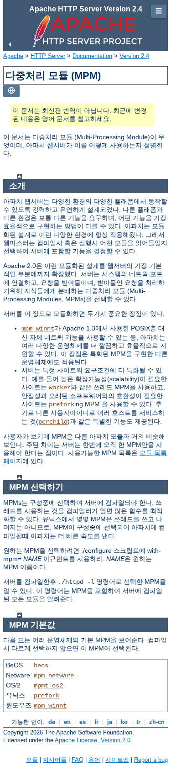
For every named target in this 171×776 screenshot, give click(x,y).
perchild (52, 421)
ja (109, 721)
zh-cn (156, 721)
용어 (94, 759)
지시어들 (55, 759)
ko (124, 721)
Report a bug (151, 759)
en (67, 721)
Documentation (92, 55)
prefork (61, 404)
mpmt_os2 (48, 685)
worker (60, 387)
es (83, 721)
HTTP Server (48, 55)
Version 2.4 (134, 55)
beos (41, 665)
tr (138, 721)
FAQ (77, 759)
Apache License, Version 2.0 (92, 740)
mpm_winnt (37, 328)
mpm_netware (54, 675)
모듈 (32, 759)
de (52, 721)
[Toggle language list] (11, 91)
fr (96, 721)
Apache (13, 55)
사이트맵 (117, 759)
